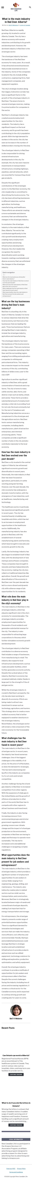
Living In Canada (25, 25)
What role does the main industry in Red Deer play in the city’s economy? (15, 285)
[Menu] (2, 7)
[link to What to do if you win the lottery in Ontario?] (16, 1089)
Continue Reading (16, 1074)
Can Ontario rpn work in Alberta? (16, 1055)
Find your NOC (10, 1168)
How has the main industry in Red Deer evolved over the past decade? (16, 281)
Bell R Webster (13, 25)
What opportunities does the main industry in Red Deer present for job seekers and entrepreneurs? (15, 294)
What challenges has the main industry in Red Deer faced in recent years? (15, 289)
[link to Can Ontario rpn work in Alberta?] (16, 1041)
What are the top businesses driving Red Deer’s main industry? (14, 278)
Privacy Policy (21, 1168)
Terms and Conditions (16, 1172)
